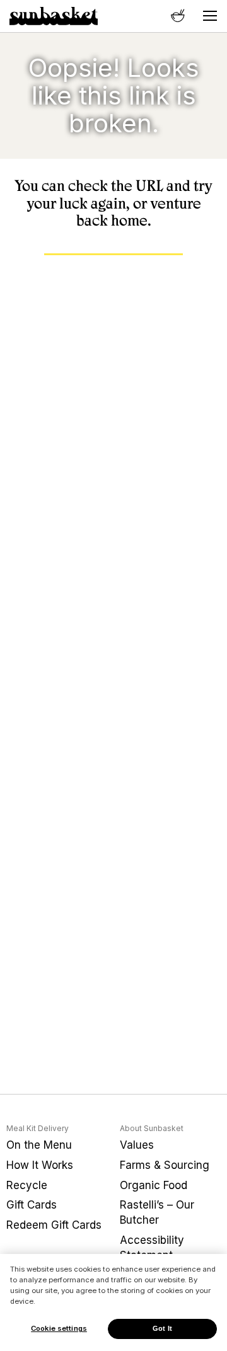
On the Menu (39, 1145)
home (129, 220)
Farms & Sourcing (164, 1165)
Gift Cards (31, 1205)
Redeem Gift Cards (54, 1225)
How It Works (39, 1165)
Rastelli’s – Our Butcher (157, 1212)
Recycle (26, 1185)
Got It (162, 1328)
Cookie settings (59, 1328)
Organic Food (153, 1185)
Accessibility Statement (152, 1248)
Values (137, 1145)
